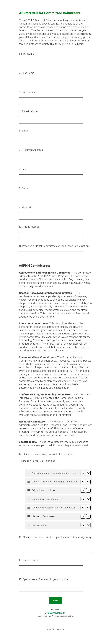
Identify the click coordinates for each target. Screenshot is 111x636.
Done (55, 600)
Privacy (49, 629)
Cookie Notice (59, 629)
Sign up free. (69, 616)
